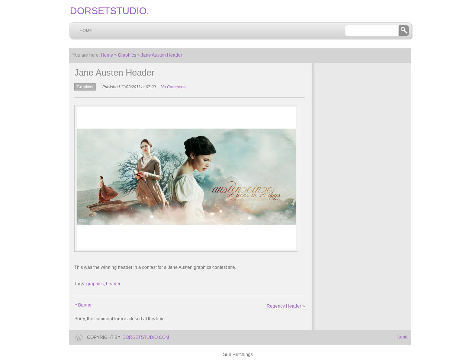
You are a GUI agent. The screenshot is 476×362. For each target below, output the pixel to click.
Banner (83, 305)
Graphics (127, 55)
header (113, 283)
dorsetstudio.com (145, 337)
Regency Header (286, 306)
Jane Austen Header (161, 55)
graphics (95, 283)
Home (86, 30)
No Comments (174, 87)
